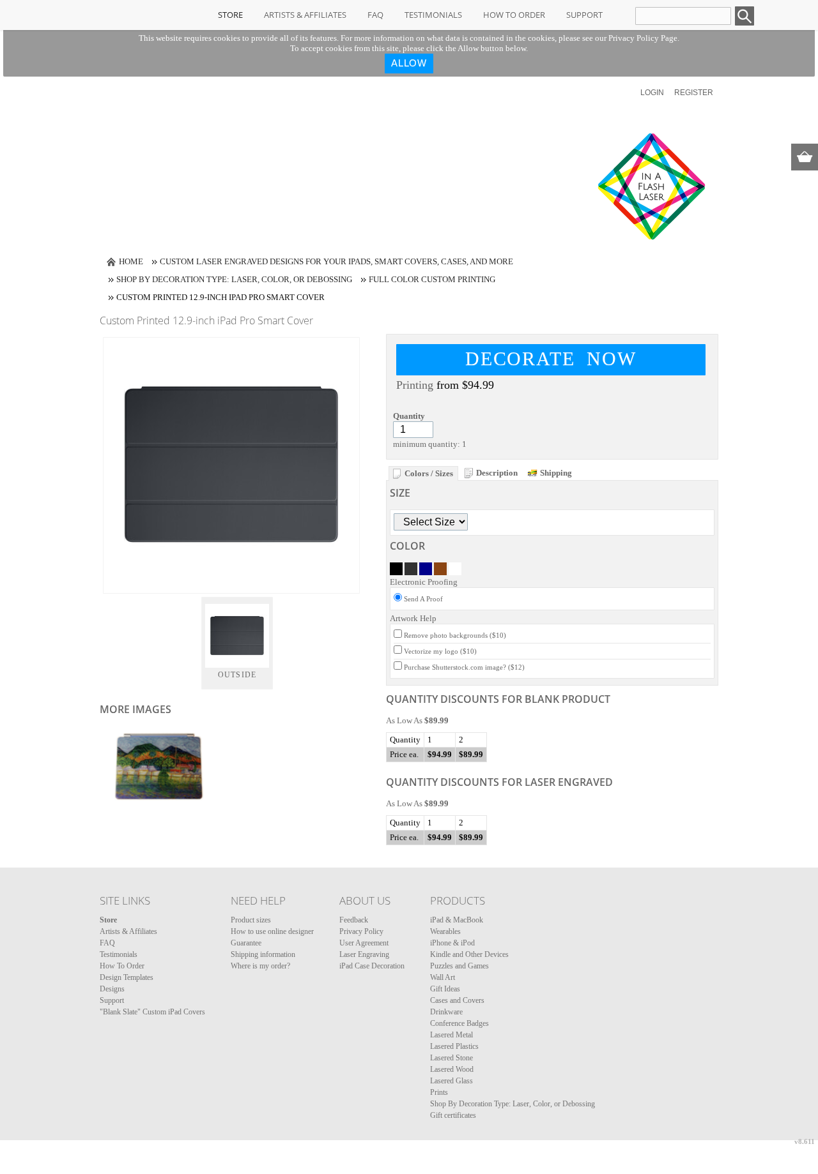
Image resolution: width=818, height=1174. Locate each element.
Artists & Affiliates (305, 14)
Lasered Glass (451, 1080)
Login (652, 92)
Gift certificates (453, 1115)
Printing (414, 385)
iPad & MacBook (456, 919)
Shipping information (263, 954)
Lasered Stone (451, 1057)
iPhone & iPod (452, 942)
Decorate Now (551, 358)
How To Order (514, 14)
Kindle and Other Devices (469, 954)
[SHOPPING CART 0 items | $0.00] (804, 157)
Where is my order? (260, 965)
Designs (112, 988)
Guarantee (246, 942)
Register (693, 92)
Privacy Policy (361, 931)
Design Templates (126, 977)
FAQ (375, 14)
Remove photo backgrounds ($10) (455, 635)
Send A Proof (423, 599)
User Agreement (364, 942)
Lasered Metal (451, 1034)
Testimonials (433, 14)
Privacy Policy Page (642, 38)
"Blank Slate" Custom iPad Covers (152, 1011)
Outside (237, 674)
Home (131, 261)
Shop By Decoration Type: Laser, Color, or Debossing (234, 279)
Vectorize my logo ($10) (440, 651)
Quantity (409, 416)
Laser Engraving (364, 954)
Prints (439, 1092)
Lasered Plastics (454, 1046)
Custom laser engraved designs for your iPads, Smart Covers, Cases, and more (336, 261)
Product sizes (251, 919)
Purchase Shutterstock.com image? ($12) (464, 667)
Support (584, 14)
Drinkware (446, 1011)
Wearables (445, 931)
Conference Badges (459, 1023)
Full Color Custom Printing (432, 279)
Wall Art (442, 977)
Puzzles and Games (459, 965)
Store (230, 14)
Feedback (353, 919)
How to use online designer (272, 931)
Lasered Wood (452, 1069)
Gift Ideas (445, 988)
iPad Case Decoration (372, 965)
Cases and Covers (457, 1000)
